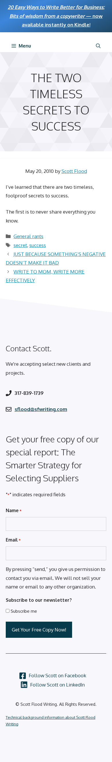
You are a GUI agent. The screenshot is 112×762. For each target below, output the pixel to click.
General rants (28, 236)
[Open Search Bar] (98, 45)
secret (20, 245)
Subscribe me (24, 611)
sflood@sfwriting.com (41, 409)
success (37, 245)
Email (13, 540)
